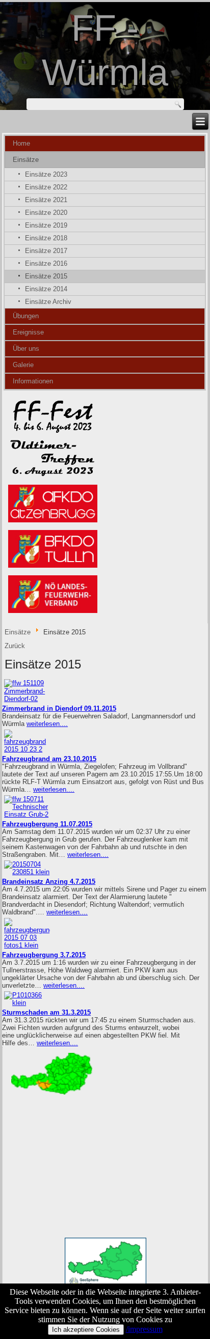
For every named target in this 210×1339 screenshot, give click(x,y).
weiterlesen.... (47, 724)
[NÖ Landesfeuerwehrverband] (52, 613)
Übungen (26, 316)
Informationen (33, 381)
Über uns (26, 348)
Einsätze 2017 (46, 251)
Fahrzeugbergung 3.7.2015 (44, 955)
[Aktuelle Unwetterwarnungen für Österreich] (52, 1094)
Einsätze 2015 (46, 276)
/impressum (144, 1329)
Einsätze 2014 (46, 289)
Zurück (15, 646)
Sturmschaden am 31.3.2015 (46, 1012)
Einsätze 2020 (46, 212)
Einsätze (26, 159)
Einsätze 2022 (46, 187)
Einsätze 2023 (46, 174)
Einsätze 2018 (46, 238)
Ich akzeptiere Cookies (86, 1329)
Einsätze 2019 (46, 225)
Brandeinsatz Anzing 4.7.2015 (48, 881)
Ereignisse (28, 332)
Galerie (23, 365)
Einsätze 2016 (46, 263)
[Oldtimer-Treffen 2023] (52, 476)
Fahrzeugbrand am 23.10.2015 (49, 759)
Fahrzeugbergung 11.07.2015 (47, 824)
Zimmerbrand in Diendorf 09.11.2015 (59, 708)
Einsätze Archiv (48, 301)
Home (21, 143)
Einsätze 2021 (46, 200)
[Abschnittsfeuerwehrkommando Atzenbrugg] (52, 521)
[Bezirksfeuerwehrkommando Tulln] (52, 567)
